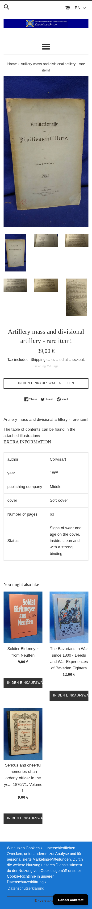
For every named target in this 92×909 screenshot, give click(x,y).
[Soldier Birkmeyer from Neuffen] (23, 617)
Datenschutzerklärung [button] (26, 888)
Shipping (38, 360)
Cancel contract (71, 900)
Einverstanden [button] (46, 900)
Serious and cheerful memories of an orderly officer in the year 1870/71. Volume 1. (23, 778)
